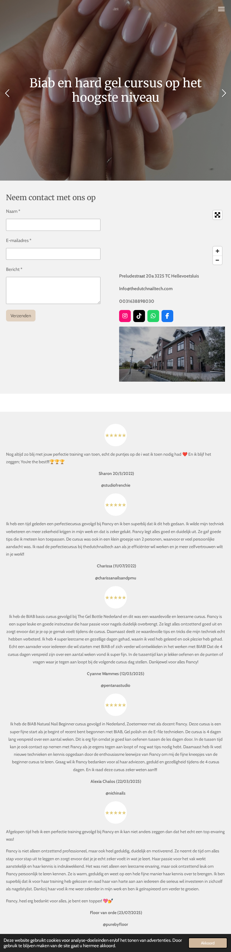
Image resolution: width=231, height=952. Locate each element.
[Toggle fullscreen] (217, 214)
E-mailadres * (18, 240)
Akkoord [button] (208, 943)
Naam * (13, 211)
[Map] (172, 237)
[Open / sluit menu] (221, 9)
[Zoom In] (217, 251)
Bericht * (14, 269)
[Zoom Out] (217, 260)
